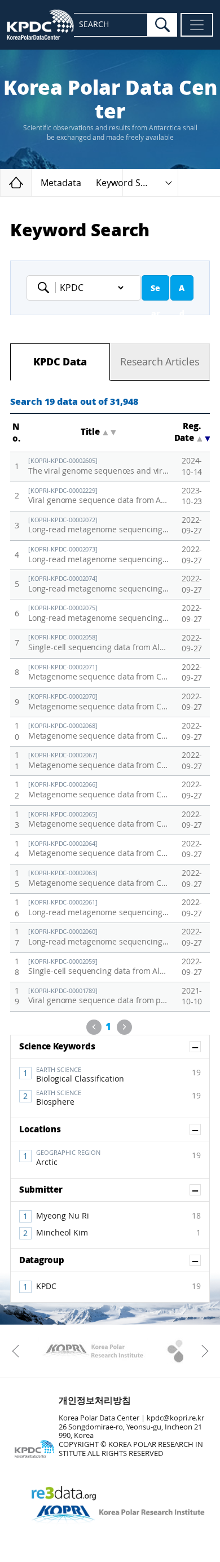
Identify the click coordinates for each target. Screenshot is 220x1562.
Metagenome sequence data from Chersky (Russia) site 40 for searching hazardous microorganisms (98, 820)
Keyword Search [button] (130, 183)
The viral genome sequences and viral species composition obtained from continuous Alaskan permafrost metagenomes (98, 466)
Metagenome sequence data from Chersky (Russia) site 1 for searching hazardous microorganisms (98, 879)
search (162, 25)
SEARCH (94, 24)
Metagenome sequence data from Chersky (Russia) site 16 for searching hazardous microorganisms (98, 731)
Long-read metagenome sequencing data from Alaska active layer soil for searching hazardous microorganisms (98, 555)
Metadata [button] (61, 183)
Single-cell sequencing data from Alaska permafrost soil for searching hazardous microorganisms (98, 967)
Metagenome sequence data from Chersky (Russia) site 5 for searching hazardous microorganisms (98, 790)
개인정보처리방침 (95, 1400)
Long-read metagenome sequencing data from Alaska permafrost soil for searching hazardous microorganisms (98, 526)
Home (31, 182)
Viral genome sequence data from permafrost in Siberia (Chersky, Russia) (98, 996)
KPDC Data (59, 362)
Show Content (200, 1046)
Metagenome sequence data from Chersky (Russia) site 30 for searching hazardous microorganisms (98, 702)
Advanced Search (181, 292)
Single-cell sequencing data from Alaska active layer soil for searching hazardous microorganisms (98, 643)
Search (155, 292)
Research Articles (160, 362)
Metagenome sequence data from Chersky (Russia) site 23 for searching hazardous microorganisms (98, 673)
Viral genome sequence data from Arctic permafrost (98, 496)
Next (124, 1027)
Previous (94, 1027)
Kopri (93, 1351)
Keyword (47, 287)
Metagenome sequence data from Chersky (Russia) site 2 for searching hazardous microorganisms (98, 849)
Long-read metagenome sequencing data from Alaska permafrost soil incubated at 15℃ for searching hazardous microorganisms (98, 613)
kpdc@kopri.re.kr (175, 1418)
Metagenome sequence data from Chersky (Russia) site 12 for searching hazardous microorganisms (98, 761)
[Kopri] (93, 1351)
